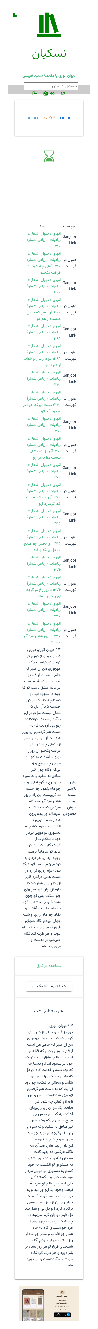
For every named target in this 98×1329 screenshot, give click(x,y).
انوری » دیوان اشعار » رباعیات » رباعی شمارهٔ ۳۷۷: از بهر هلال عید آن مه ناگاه (42, 633)
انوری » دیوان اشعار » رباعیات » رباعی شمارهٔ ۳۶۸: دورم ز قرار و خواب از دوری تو (42, 355)
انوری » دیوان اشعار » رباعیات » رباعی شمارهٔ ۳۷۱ (44, 425)
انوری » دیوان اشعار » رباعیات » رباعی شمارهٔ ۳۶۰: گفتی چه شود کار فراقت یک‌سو (43, 263)
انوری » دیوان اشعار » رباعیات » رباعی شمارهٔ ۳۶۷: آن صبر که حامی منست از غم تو (44, 309)
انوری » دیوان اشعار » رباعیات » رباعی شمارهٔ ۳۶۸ (44, 332)
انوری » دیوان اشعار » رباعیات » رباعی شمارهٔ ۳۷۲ (44, 471)
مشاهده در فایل (49, 966)
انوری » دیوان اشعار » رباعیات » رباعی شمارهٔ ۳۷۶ (44, 563)
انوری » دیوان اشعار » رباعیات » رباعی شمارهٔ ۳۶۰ (44, 240)
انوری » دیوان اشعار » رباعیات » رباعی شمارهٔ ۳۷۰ (44, 378)
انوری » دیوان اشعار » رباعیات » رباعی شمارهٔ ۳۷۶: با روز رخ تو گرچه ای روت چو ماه (43, 586)
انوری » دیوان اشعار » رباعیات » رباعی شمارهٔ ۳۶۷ (44, 286)
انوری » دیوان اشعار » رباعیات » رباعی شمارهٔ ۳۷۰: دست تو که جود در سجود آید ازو (42, 401)
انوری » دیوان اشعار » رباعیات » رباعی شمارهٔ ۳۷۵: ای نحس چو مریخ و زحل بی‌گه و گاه (42, 540)
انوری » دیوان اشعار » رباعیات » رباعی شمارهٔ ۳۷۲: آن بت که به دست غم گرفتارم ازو (42, 494)
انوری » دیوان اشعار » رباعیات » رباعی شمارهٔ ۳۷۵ (44, 517)
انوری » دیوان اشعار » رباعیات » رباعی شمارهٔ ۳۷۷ (44, 610)
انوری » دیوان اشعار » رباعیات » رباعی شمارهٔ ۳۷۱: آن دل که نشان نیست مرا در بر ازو (44, 448)
